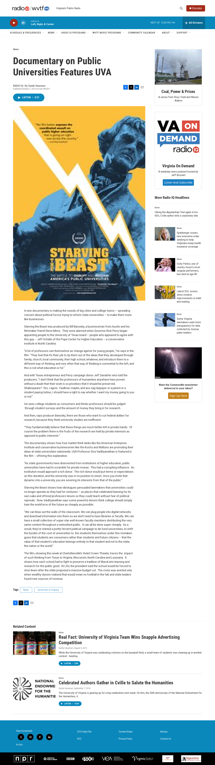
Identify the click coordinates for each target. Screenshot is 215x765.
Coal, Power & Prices (178, 91)
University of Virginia (48, 590)
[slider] (28, 22)
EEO (79, 739)
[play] (13, 23)
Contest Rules (126, 732)
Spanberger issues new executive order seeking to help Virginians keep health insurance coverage (189, 239)
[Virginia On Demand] (178, 135)
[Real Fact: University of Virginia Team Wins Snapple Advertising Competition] (34, 643)
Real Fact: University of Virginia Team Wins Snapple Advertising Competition (119, 639)
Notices (164, 732)
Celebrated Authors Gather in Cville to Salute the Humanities (116, 682)
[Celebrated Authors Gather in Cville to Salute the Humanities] (34, 689)
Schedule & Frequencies (25, 32)
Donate (197, 8)
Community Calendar (141, 32)
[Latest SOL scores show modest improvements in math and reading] (165, 292)
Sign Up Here (178, 396)
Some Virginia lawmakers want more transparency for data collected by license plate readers (189, 325)
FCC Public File (84, 732)
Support (182, 32)
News (51, 32)
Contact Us (165, 739)
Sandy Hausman (66, 648)
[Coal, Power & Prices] (178, 67)
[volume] (23, 22)
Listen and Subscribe (178, 182)
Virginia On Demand (178, 166)
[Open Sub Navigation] (43, 32)
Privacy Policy (125, 739)
